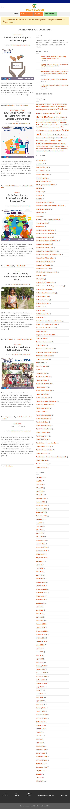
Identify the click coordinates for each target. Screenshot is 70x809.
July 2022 (39, 648)
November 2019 (41, 760)
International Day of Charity (42, 120)
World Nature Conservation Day (46, 443)
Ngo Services (17, 344)
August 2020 (40, 728)
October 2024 (40, 554)
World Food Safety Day (52, 148)
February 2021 (41, 708)
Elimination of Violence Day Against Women (50, 205)
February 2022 (41, 666)
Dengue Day (40, 191)
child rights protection (61, 106)
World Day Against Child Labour (52, 146)
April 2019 (39, 777)
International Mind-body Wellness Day (48, 254)
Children (39, 188)
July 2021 (39, 690)
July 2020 (39, 732)
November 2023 (41, 592)
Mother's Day (40, 275)
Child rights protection (43, 181)
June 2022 (39, 652)
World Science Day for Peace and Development (51, 457)
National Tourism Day (43, 300)
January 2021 (40, 711)
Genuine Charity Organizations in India (58, 117)
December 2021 (41, 673)
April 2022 (39, 659)
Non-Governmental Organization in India (49, 321)
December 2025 (41, 505)
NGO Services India (42, 314)
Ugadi (46, 140)
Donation (39, 198)
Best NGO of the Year (41, 106)
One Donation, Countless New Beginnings (54, 79)
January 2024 (40, 585)
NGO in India (40, 307)
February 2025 (41, 540)
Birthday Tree (50, 14)
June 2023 (39, 610)
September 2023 (41, 599)
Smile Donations (17, 34)
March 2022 (40, 662)
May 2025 (39, 530)
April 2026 (39, 491)
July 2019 (39, 774)
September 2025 (41, 516)
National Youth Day (42, 303)
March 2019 (40, 781)
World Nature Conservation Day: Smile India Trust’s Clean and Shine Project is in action (54, 72)
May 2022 (39, 655)
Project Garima (56, 127)
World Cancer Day (40, 146)
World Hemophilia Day (63, 148)
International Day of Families (45, 233)
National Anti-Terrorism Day (45, 282)
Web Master (26, 45)
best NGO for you (42, 167)
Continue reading (17, 98)
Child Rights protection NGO (43, 109)
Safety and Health (41, 338)
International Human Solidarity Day (47, 240)
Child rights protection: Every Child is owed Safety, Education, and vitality (54, 65)
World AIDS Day (62, 143)
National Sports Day (42, 296)
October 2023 (40, 596)
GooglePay (38, 14)
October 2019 (40, 763)
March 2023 (40, 620)
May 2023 (39, 613)
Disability (39, 195)
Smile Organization (53, 138)
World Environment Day (41, 148)
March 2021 (40, 704)
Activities (39, 164)
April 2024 (39, 575)
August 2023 (40, 603)
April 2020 (39, 742)
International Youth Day (43, 268)
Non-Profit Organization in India (46, 324)
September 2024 (41, 557)
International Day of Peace (44, 237)
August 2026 (40, 477)
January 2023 (17, 426)
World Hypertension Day (44, 429)
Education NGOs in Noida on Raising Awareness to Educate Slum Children (17, 115)
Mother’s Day (40, 279)
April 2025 (39, 533)
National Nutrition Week (44, 289)
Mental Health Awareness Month (46, 272)
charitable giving (51, 106)
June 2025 (39, 526)
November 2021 (41, 676)
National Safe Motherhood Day (46, 293)
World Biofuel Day (42, 387)
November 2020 (41, 718)
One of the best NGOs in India (45, 328)
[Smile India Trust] (35, 7)
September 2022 (41, 641)
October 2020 (40, 721)
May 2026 (39, 488)
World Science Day (42, 453)
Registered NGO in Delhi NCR (45, 335)
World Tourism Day (42, 464)
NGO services (43, 127)
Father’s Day (40, 212)
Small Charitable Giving (56, 130)
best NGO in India (21, 339)
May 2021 (39, 697)
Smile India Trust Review (44, 355)
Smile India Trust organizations (46, 352)
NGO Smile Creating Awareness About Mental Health (17, 276)
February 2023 (41, 624)
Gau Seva (39, 216)
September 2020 (41, 725)
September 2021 (41, 683)
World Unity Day (41, 467)
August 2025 (40, 519)
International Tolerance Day (45, 258)
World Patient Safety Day (50, 150)
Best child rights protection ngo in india (47, 104)
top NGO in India (40, 140)
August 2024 (40, 561)
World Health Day (42, 422)
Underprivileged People (51, 143)
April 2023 (39, 617)
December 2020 (41, 715)
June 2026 (39, 484)
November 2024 (41, 551)
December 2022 (41, 631)
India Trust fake (22, 417)
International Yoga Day (47, 122)
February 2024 (41, 582)
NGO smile (17, 192)
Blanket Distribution (42, 174)
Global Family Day (42, 223)
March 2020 (40, 746)
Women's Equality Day (43, 376)
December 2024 (41, 547)
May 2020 (39, 739)
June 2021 (39, 694)
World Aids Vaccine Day (43, 383)
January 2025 (40, 544)
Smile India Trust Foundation (45, 349)
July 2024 (39, 564)
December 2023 (41, 589)
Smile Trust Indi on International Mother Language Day (17, 198)
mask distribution (58, 122)
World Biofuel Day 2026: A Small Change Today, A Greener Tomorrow (53, 57)
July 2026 (39, 481)
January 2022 (40, 669)
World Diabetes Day (42, 408)
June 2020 (39, 735)
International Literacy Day (44, 247)
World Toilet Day (60, 150)
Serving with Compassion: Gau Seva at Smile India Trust (54, 86)
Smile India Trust (26, 431)
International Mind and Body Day (46, 251)
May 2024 (39, 571)
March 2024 (40, 578)
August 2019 (40, 770)
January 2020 (40, 753)
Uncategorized (41, 373)
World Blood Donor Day (44, 390)
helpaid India (40, 226)
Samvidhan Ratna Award (43, 342)
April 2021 (39, 701)
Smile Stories (17, 423)
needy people (61, 124)
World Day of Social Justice (45, 404)
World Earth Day (64, 146)
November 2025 (41, 509)
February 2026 (41, 498)
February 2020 (41, 749)
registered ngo (47, 130)
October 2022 (40, 638)
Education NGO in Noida (17, 110)
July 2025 (39, 523)
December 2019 (41, 756)
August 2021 (40, 687)
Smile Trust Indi (21, 266)
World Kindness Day (42, 432)
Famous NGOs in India (49, 113)
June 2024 (39, 568)
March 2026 (40, 495)
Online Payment (26, 14)
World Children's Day (43, 397)
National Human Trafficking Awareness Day (48, 124)
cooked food (56, 109)
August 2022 (40, 645)
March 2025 (40, 537)
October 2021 (40, 680)
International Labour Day (55, 120)
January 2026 (40, 502)
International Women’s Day (44, 261)
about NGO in (40, 160)
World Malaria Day (40, 150)
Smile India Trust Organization (57, 135)
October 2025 (40, 512)
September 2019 (41, 767)
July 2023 (39, 606)
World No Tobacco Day (43, 446)
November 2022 (41, 634)
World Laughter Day (42, 436)
